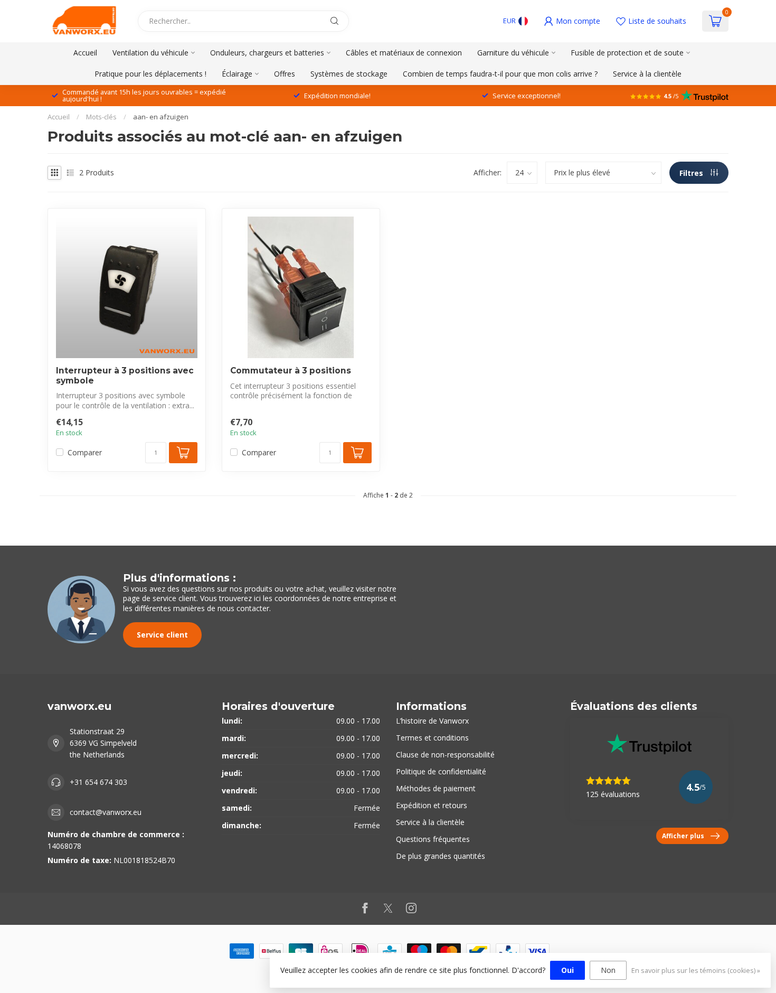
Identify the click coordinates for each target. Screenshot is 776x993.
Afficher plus (683, 835)
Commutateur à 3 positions (290, 371)
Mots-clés (101, 116)
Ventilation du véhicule (150, 53)
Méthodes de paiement (436, 788)
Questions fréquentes (433, 839)
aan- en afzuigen (160, 116)
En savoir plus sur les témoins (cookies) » (695, 970)
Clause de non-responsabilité (445, 755)
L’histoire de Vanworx (432, 721)
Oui (567, 970)
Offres (284, 74)
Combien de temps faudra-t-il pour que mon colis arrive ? (500, 74)
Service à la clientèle (647, 74)
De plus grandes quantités (440, 856)
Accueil (85, 53)
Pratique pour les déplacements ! (150, 74)
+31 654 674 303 (98, 782)
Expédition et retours (431, 805)
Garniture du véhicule (513, 53)
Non (608, 970)
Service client (162, 635)
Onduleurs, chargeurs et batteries (267, 53)
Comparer (85, 452)
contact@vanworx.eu (105, 812)
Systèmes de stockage (348, 74)
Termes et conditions (432, 738)
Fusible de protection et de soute (627, 53)
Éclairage (237, 74)
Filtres (692, 173)
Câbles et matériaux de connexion (404, 53)
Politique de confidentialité (441, 771)
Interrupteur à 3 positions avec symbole (125, 375)
